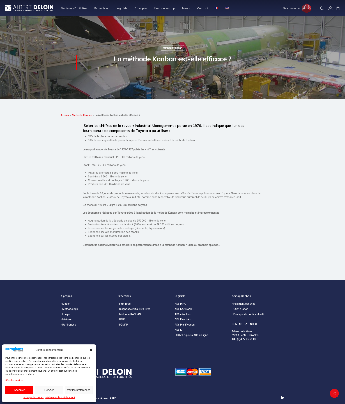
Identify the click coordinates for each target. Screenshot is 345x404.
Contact (202, 8)
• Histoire (66, 319)
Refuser (49, 389)
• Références (68, 324)
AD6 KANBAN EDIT (186, 309)
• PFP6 (121, 319)
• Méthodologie (70, 309)
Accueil (65, 115)
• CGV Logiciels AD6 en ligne (191, 335)
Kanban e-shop (164, 8)
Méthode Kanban (172, 47)
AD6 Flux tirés (183, 319)
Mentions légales (98, 398)
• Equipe (65, 314)
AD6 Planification (185, 324)
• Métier (65, 303)
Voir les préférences (78, 389)
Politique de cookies (34, 397)
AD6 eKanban (182, 314)
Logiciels (121, 8)
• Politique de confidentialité (248, 314)
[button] (91, 350)
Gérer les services (14, 380)
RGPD (113, 398)
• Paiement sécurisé (243, 303)
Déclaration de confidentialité (60, 397)
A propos (141, 8)
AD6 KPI (179, 329)
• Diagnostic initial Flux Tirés (134, 309)
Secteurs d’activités (74, 8)
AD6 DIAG (180, 303)
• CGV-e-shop (240, 309)
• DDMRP (123, 324)
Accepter (19, 389)
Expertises (101, 8)
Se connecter (291, 8)
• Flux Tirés (124, 303)
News (186, 8)
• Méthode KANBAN (129, 314)
